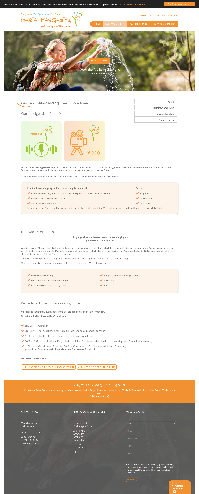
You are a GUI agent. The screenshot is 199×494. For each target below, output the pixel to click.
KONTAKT (142, 15)
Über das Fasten (81, 423)
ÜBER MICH (151, 15)
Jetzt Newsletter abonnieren (178, 486)
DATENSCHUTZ (172, 15)
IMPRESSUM (160, 15)
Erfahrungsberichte (82, 426)
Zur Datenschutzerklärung (134, 4)
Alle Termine (79, 430)
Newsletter (78, 439)
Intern (76, 452)
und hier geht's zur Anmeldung (96, 367)
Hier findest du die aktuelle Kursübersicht (48, 367)
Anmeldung (78, 433)
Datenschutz (79, 447)
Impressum (78, 444)
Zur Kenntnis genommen (179, 4)
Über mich (78, 436)
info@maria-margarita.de (33, 443)
